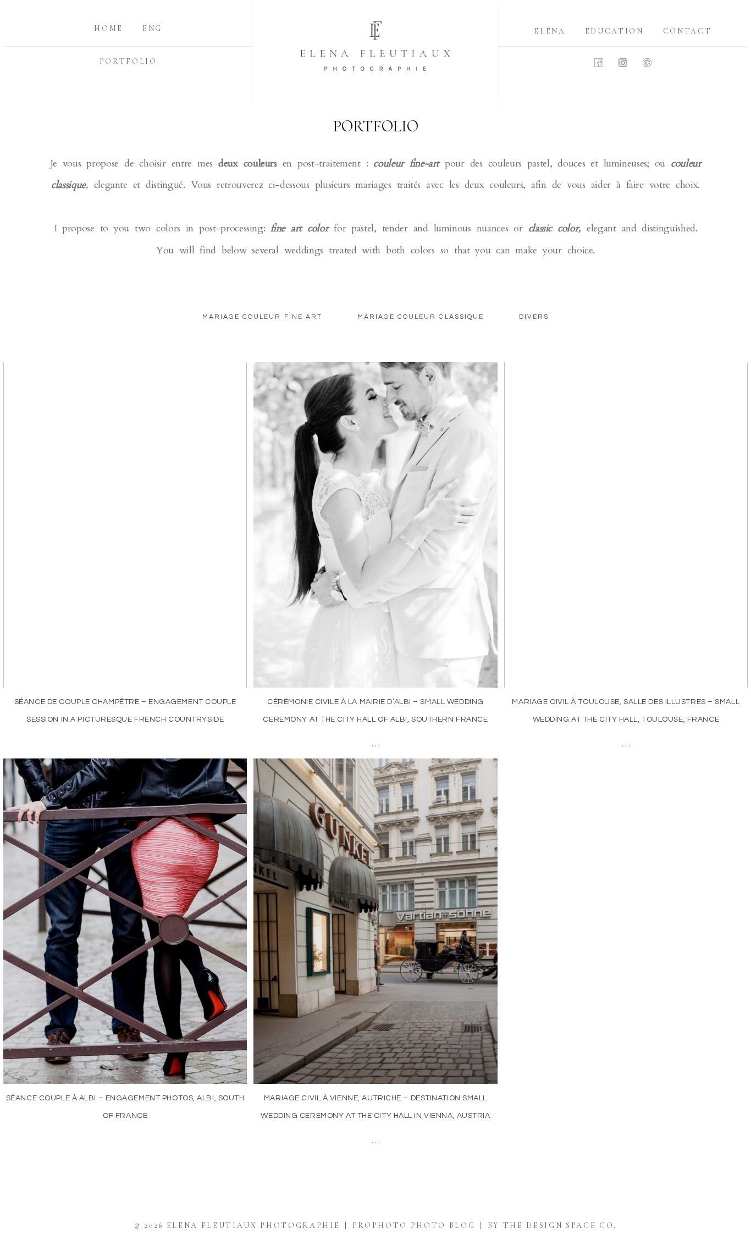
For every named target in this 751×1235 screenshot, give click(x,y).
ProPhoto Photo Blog (414, 1225)
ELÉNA (549, 31)
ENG (152, 28)
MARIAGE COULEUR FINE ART (262, 316)
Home (108, 28)
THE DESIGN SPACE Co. (560, 1225)
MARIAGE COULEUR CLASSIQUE (420, 316)
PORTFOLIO (128, 61)
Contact (687, 31)
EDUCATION (614, 31)
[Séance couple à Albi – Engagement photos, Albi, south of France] (125, 921)
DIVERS (534, 316)
